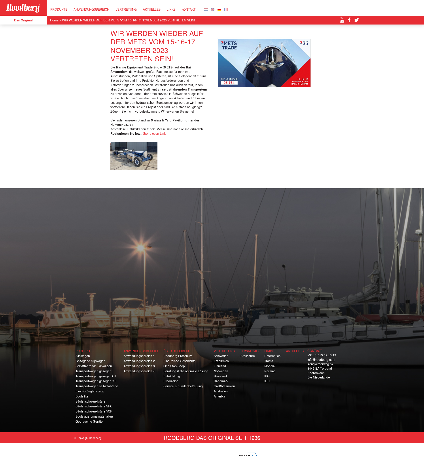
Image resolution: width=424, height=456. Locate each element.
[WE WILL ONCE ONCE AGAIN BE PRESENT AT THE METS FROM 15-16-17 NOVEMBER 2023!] (213, 9)
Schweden (221, 356)
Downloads (250, 351)
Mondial (269, 366)
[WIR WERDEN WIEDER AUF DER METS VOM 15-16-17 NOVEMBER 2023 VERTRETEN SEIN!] (219, 9)
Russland (220, 376)
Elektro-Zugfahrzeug (90, 391)
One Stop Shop (174, 366)
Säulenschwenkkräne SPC (94, 406)
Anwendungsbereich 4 (139, 371)
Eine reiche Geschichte (179, 361)
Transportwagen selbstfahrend (97, 386)
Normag (270, 371)
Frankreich (221, 361)
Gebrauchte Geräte (89, 421)
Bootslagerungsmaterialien (94, 416)
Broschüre (247, 356)
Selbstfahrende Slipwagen (94, 366)
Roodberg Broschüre (178, 356)
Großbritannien (224, 386)
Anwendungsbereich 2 (139, 361)
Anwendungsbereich (91, 9)
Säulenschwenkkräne (90, 401)
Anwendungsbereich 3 (139, 366)
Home (54, 20)
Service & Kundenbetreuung (183, 386)
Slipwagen (83, 356)
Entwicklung (171, 376)
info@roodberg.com (321, 359)
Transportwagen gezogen (93, 371)
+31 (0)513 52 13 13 (321, 355)
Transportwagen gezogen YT (96, 381)
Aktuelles (152, 9)
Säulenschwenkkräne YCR (94, 411)
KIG (267, 376)
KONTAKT (189, 9)
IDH (267, 381)
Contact (314, 350)
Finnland (220, 366)
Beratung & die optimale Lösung (185, 371)
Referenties (272, 356)
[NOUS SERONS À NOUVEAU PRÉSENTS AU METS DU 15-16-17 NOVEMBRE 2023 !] (226, 9)
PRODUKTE (58, 9)
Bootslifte (82, 396)
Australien (221, 391)
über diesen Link (154, 133)
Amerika (219, 396)
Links (171, 9)
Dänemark (221, 381)
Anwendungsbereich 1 (139, 356)
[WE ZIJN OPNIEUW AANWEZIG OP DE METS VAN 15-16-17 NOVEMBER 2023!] (206, 9)
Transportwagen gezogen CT (96, 376)
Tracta (268, 361)
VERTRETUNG (126, 9)
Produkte (84, 351)
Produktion (170, 381)
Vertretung (224, 351)
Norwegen (221, 371)
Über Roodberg (177, 351)
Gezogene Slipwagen (90, 361)
